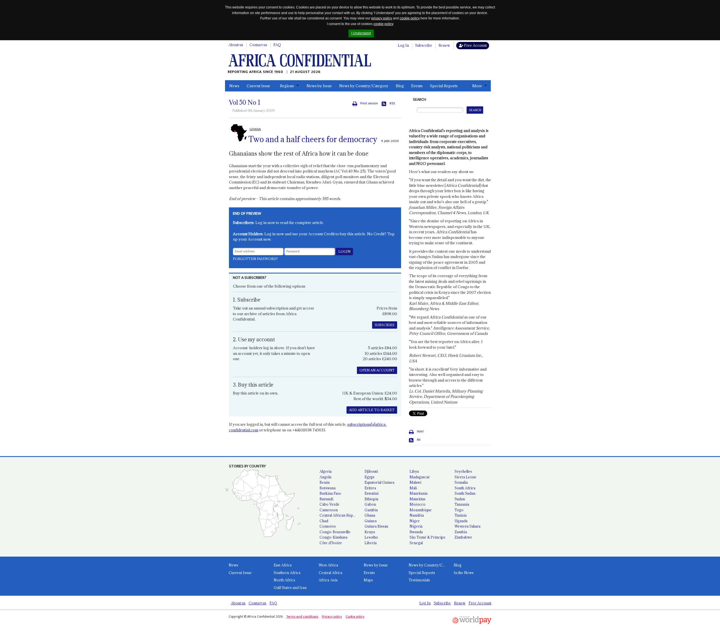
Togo (459, 510)
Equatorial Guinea (379, 482)
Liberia (370, 543)
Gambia (371, 510)
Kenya (369, 532)
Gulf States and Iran (290, 587)
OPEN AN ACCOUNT (377, 370)
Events (417, 85)
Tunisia (460, 515)
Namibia (417, 515)
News (234, 85)
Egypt (369, 477)
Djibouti (371, 471)
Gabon (370, 504)
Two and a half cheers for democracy (312, 139)
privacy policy (381, 18)
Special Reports (444, 85)
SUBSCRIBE (385, 325)
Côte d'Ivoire (331, 543)
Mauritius (418, 499)
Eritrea (370, 488)
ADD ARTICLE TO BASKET (372, 410)
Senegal (416, 543)
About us (236, 44)
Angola (325, 477)
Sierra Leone (465, 477)
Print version (369, 103)
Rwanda (416, 532)
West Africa (328, 565)
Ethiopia (371, 499)
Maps (368, 580)
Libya (414, 471)
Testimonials (419, 580)
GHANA (255, 129)
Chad (324, 521)
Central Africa (330, 572)
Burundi (326, 499)
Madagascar (420, 477)
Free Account (475, 45)
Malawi (415, 482)
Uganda (460, 521)
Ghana (369, 515)
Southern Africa (287, 572)
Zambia (460, 532)
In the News (464, 572)
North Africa (284, 580)
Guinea (370, 521)
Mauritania (419, 493)
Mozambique (421, 510)
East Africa (283, 565)
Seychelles (463, 471)
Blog (400, 85)
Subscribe (423, 45)
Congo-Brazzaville (335, 532)
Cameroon (329, 510)
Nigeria (416, 526)
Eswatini (371, 493)
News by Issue (319, 85)
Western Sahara (467, 526)
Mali (413, 488)
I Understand (361, 33)
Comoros (328, 526)
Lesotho (371, 537)
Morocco (418, 504)
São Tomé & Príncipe (428, 537)
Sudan (459, 499)
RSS (392, 103)
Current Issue (258, 85)
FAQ (277, 44)
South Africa (464, 488)
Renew (444, 45)
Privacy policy (332, 616)
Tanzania (461, 504)
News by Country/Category (363, 85)
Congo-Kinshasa (333, 537)
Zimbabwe (463, 537)
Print (420, 431)
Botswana (328, 488)
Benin (325, 482)
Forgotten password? (255, 259)
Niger (415, 521)
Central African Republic (340, 515)
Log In (403, 45)
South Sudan (464, 493)
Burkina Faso (330, 493)
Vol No (244, 102)
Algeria (326, 471)
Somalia (461, 482)
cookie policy (410, 18)
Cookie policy (355, 616)
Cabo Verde (329, 504)
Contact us (258, 44)
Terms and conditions (302, 616)
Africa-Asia (328, 580)
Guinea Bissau (376, 526)
